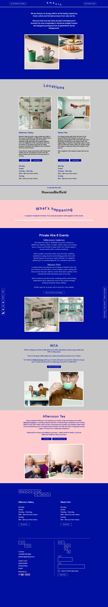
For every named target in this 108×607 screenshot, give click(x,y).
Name (59, 556)
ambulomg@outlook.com (26, 557)
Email (59, 563)
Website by (22, 572)
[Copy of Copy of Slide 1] (74, 127)
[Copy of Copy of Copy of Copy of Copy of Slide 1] (74, 56)
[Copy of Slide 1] (34, 127)
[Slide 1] (67, 56)
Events (20, 568)
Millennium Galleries (29, 422)
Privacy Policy (22, 566)
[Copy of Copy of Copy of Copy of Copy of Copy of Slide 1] (76, 56)
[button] (3, 313)
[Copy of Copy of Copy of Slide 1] (76, 127)
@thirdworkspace (38, 360)
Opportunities (22, 563)
